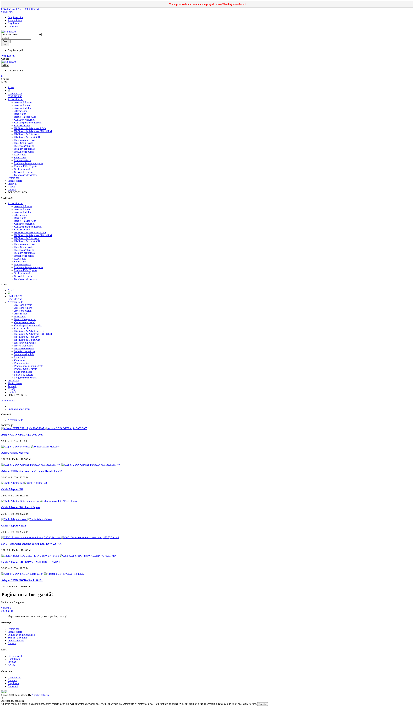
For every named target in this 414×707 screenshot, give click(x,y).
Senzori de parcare (23, 172)
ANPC (11, 664)
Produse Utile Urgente (25, 166)
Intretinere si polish (24, 151)
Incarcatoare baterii (24, 145)
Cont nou (12, 680)
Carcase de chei (22, 125)
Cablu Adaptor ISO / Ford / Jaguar (20, 507)
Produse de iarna (22, 160)
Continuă (6, 607)
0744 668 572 (8, 9)
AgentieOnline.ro (40, 695)
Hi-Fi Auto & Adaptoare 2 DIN (30, 128)
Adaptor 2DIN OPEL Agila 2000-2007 (22, 434)
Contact (35, 9)
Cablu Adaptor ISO (12, 489)
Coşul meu (13, 23)
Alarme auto (20, 111)
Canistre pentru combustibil (28, 122)
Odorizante (20, 157)
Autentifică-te (15, 20)
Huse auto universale (25, 140)
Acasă (11, 87)
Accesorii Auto (15, 99)
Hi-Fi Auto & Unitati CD (27, 137)
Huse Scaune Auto (23, 143)
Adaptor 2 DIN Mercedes (15, 453)
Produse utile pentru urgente (28, 163)
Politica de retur (16, 640)
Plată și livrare (15, 180)
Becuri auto (20, 113)
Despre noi (13, 177)
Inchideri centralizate (24, 148)
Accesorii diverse (23, 102)
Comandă (13, 686)
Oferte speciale (15, 656)
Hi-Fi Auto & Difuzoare (26, 134)
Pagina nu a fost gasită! (19, 409)
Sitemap (12, 661)
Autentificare (14, 677)
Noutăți (11, 186)
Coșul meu (13, 683)
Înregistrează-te (15, 17)
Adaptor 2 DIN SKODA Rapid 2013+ (22, 580)
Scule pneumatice (23, 169)
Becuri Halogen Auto (25, 116)
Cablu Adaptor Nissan (13, 525)
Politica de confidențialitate (21, 634)
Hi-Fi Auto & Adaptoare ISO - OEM (33, 131)
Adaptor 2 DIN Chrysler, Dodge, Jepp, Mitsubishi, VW (31, 471)
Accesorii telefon (23, 108)
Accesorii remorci (23, 105)
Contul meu (14, 659)
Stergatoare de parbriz (25, 175)
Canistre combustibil (24, 119)
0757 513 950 (23, 9)
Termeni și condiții (17, 637)
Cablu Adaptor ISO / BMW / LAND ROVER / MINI (30, 562)
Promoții (12, 183)
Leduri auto (20, 154)
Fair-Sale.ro (7, 610)
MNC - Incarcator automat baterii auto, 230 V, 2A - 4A (31, 543)
